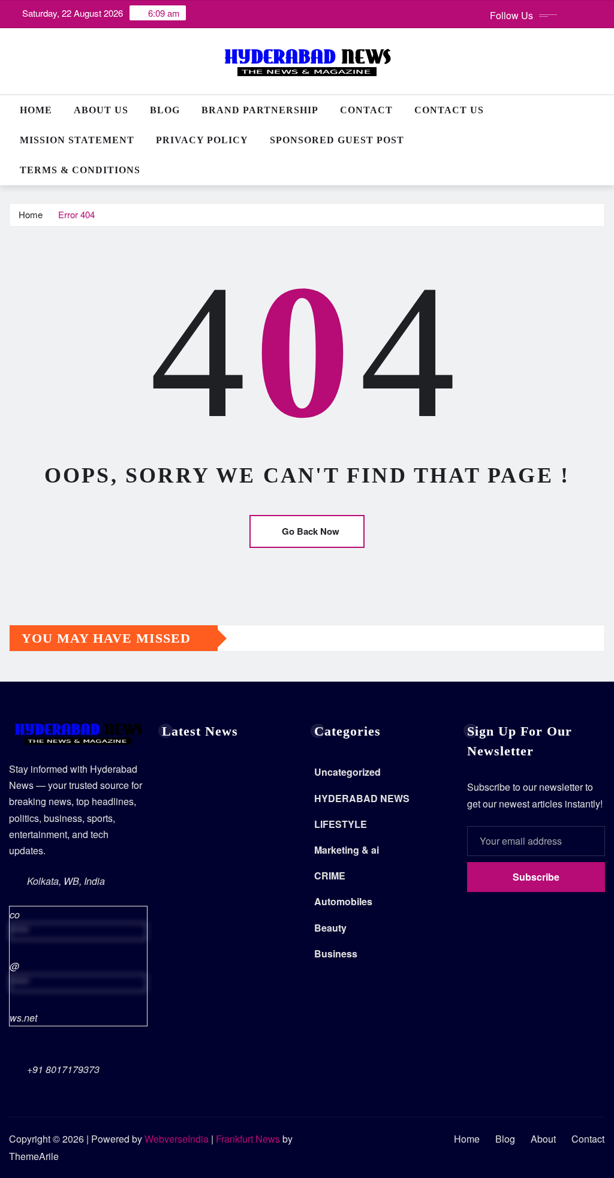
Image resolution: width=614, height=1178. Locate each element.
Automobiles (343, 901)
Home (36, 110)
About (543, 1139)
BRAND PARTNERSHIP (259, 110)
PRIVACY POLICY (202, 140)
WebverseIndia (177, 1139)
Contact (366, 110)
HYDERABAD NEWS (362, 798)
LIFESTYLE (340, 824)
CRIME (329, 875)
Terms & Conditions (80, 170)
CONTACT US (449, 110)
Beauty (330, 928)
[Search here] (601, 110)
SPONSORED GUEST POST (337, 140)
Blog (165, 110)
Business (335, 953)
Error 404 (76, 214)
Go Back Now (310, 531)
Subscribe (536, 877)
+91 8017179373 (63, 1069)
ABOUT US (101, 110)
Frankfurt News (248, 1139)
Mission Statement (77, 140)
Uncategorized (347, 772)
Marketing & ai (346, 850)
